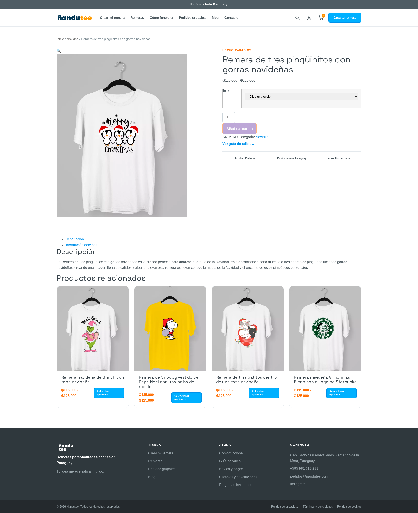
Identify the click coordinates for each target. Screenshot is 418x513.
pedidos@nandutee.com (309, 476)
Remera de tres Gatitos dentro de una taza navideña (246, 380)
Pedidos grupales (192, 17)
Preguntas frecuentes (235, 485)
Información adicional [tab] (81, 245)
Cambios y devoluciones (238, 477)
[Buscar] (297, 17)
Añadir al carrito (239, 129)
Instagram (297, 484)
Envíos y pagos (231, 469)
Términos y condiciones (318, 506)
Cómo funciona (161, 17)
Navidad (72, 39)
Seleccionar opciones (104, 393)
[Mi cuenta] (309, 17)
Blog (215, 17)
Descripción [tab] (74, 239)
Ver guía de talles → (238, 144)
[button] (59, 51)
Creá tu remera (345, 17)
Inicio (60, 39)
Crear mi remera (112, 17)
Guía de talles (230, 461)
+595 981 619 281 (304, 468)
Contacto (231, 17)
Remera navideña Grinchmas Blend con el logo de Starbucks (325, 380)
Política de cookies (349, 506)
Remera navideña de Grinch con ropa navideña (92, 380)
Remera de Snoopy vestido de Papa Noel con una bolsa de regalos (169, 382)
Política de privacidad (284, 506)
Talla (226, 90)
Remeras (137, 17)
